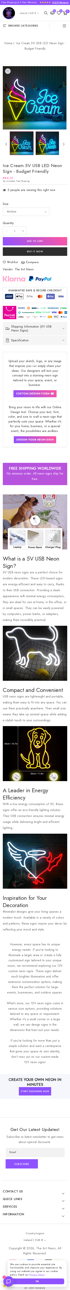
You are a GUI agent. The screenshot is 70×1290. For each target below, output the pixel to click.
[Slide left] (6, 144)
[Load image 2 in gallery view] (47, 143)
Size (6, 204)
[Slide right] (63, 144)
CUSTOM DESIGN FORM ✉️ (35, 393)
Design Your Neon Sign (35, 439)
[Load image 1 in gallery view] (21, 143)
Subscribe (21, 1164)
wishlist (12, 262)
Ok (37, 1281)
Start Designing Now (35, 1091)
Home (8, 43)
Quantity (8, 223)
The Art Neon (24, 269)
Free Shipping (23, 181)
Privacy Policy (37, 1274)
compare (32, 262)
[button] (46, 13)
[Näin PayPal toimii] (40, 278)
